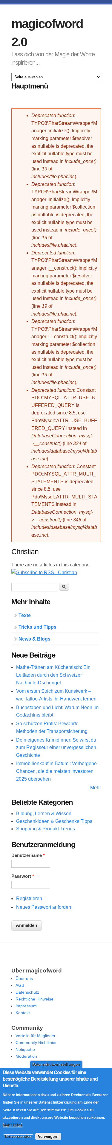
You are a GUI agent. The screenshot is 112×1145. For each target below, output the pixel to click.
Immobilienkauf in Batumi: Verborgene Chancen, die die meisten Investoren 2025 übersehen (56, 771)
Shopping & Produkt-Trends (45, 828)
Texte (25, 615)
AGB (20, 985)
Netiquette (25, 1049)
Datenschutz (27, 992)
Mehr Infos (12, 1125)
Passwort (22, 876)
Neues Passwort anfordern (44, 907)
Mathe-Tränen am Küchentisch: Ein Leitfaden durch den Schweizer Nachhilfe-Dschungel (53, 675)
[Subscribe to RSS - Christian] (44, 572)
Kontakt (23, 1012)
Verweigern (48, 1136)
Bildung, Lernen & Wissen (43, 813)
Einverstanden (18, 1136)
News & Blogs (34, 638)
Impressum (26, 1005)
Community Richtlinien (37, 1042)
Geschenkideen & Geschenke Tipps (54, 821)
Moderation (26, 1056)
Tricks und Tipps (37, 627)
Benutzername (28, 855)
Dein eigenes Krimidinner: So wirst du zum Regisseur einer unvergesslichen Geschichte (56, 747)
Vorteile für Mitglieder (36, 1035)
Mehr (95, 787)
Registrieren (29, 898)
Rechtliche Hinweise (34, 999)
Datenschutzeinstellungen (56, 1064)
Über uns (24, 978)
